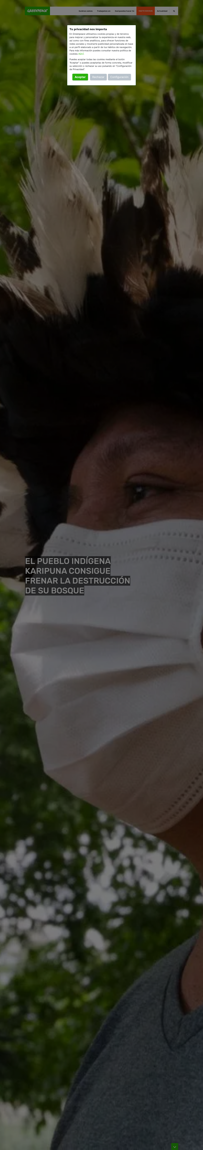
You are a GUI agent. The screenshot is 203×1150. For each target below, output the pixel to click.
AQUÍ (81, 53)
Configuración (119, 77)
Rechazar (98, 77)
